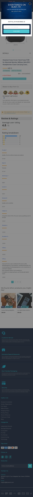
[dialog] (16, 248)
